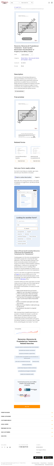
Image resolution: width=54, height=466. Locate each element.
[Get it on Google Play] (48, 457)
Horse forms (28, 238)
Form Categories (6, 416)
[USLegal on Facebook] (5, 447)
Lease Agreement (21, 231)
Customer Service (6, 420)
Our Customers (5, 432)
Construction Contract (22, 241)
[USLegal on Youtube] (10, 447)
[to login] (49, 3)
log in (17, 274)
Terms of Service (43, 462)
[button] (52, 3)
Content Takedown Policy (39, 464)
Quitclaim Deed (20, 238)
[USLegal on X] (2, 447)
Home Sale (27, 234)
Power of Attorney (32, 236)
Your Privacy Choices (35, 462)
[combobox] (15, 2)
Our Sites (3, 436)
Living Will (29, 231)
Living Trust (20, 234)
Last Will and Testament (22, 236)
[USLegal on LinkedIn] (7, 447)
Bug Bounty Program (49, 464)
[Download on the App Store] (38, 457)
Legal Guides (4, 424)
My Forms (23, 279)
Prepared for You (6, 428)
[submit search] (32, 2)
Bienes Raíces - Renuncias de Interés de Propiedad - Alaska (30, 58)
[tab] (23, 177)
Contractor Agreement (22, 243)
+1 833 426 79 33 (23, 447)
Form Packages (5, 412)
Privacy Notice (50, 462)
